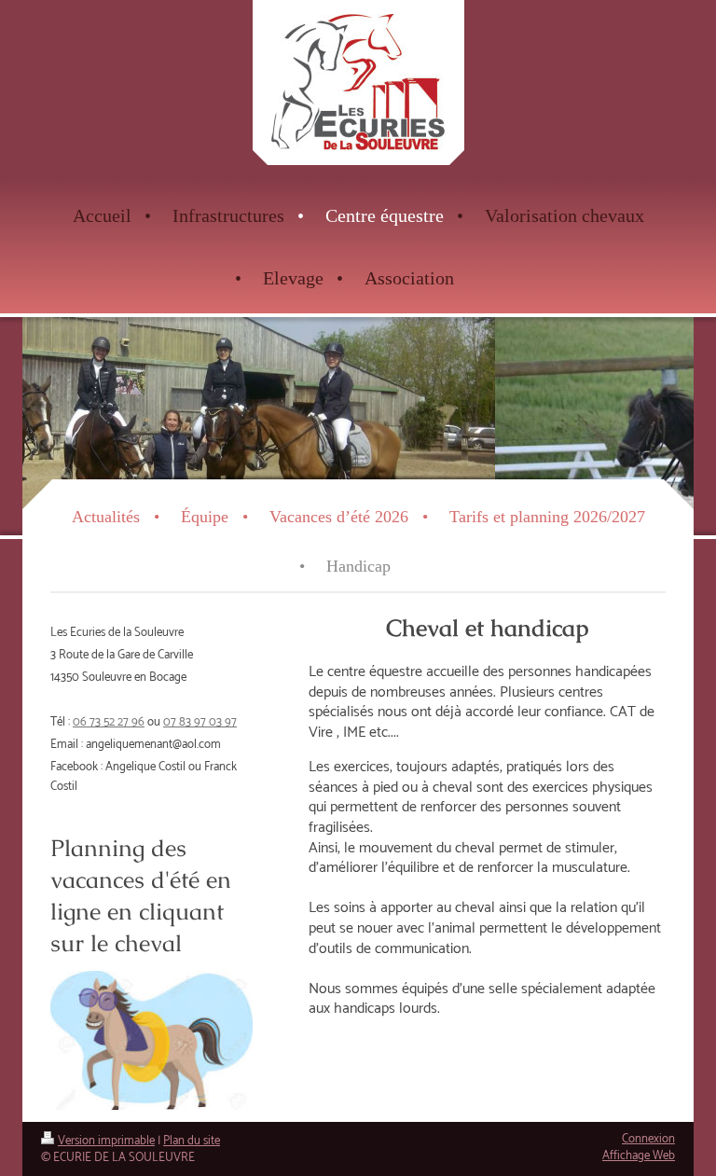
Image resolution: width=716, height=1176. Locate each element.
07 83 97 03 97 (200, 722)
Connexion (648, 1139)
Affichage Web (638, 1156)
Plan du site (191, 1141)
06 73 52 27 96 (109, 722)
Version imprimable (106, 1141)
